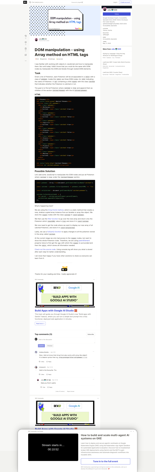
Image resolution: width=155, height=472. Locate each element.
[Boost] (25, 55)
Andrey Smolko (44, 352)
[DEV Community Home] (25, 2)
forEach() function (54, 232)
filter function (53, 219)
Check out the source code (45, 249)
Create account (125, 2)
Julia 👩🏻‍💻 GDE (43, 39)
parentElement (84, 241)
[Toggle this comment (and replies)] (36, 355)
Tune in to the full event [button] (105, 461)
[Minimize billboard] (133, 431)
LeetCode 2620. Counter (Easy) (116, 73)
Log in (115, 2)
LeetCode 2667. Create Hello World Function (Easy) (116, 65)
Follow (117, 14)
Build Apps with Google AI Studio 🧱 (56, 310)
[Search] (30, 2)
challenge (51, 59)
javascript (59, 59)
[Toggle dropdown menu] (94, 279)
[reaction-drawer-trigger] (26, 36)
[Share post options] (25, 60)
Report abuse (70, 391)
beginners (43, 59)
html (37, 59)
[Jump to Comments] (25, 43)
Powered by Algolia (77, 2)
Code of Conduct (60, 391)
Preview (49, 346)
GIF (66, 269)
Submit (41, 346)
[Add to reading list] (25, 49)
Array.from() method (55, 210)
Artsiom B (42, 367)
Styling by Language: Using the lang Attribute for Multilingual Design (114, 55)
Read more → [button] (40, 323)
